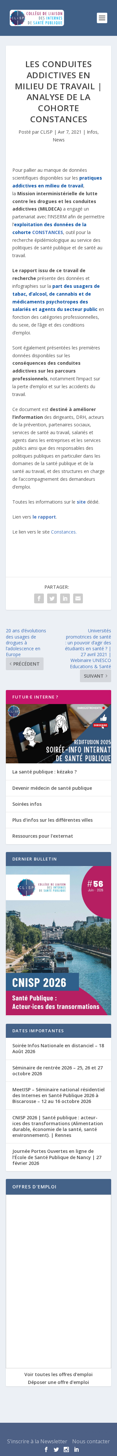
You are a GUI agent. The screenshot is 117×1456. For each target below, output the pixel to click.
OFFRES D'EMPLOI (34, 1187)
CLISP (46, 132)
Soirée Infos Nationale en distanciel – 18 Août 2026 (58, 1048)
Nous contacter (91, 1441)
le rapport (44, 517)
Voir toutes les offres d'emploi (58, 1374)
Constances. (64, 532)
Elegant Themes (43, 1432)
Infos (92, 132)
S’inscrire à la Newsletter (37, 1441)
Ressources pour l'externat (42, 836)
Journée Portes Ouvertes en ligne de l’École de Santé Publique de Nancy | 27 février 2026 (56, 1157)
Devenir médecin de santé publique (52, 788)
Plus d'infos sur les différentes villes (52, 820)
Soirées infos (27, 804)
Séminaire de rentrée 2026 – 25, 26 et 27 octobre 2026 (57, 1071)
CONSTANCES (47, 232)
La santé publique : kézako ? (44, 772)
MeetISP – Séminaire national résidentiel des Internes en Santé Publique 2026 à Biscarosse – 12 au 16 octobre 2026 (58, 1095)
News (59, 140)
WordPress (101, 1432)
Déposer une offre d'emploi (58, 1382)
